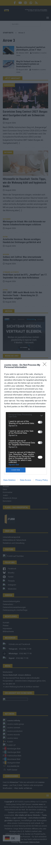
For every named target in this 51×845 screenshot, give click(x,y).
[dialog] (25, 422)
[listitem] (25, 415)
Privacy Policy (41, 480)
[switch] (40, 422)
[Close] (45, 365)
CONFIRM (15, 470)
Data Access (25, 480)
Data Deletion (9, 480)
